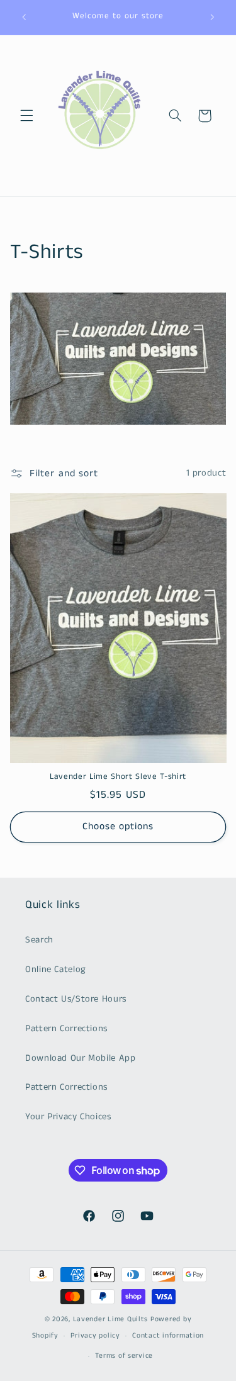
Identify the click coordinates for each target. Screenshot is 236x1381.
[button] (26, 115)
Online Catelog (55, 969)
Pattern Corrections (66, 1028)
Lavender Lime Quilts (111, 1319)
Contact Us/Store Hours (75, 999)
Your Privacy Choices (68, 1116)
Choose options (118, 827)
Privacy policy (95, 1336)
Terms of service (124, 1356)
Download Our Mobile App (80, 1058)
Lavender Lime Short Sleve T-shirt (118, 777)
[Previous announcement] (24, 17)
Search (39, 940)
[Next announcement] (212, 17)
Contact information (168, 1336)
